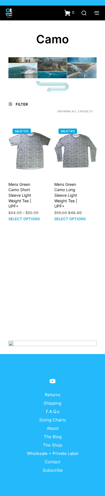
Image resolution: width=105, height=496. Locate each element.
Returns (52, 394)
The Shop (52, 445)
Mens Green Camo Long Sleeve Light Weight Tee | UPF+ (65, 195)
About (53, 428)
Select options (24, 219)
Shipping (52, 403)
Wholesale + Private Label (52, 453)
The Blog (53, 436)
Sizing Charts (52, 420)
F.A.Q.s (52, 411)
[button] (69, 12)
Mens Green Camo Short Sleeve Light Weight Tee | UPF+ (19, 195)
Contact (52, 461)
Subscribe (53, 470)
